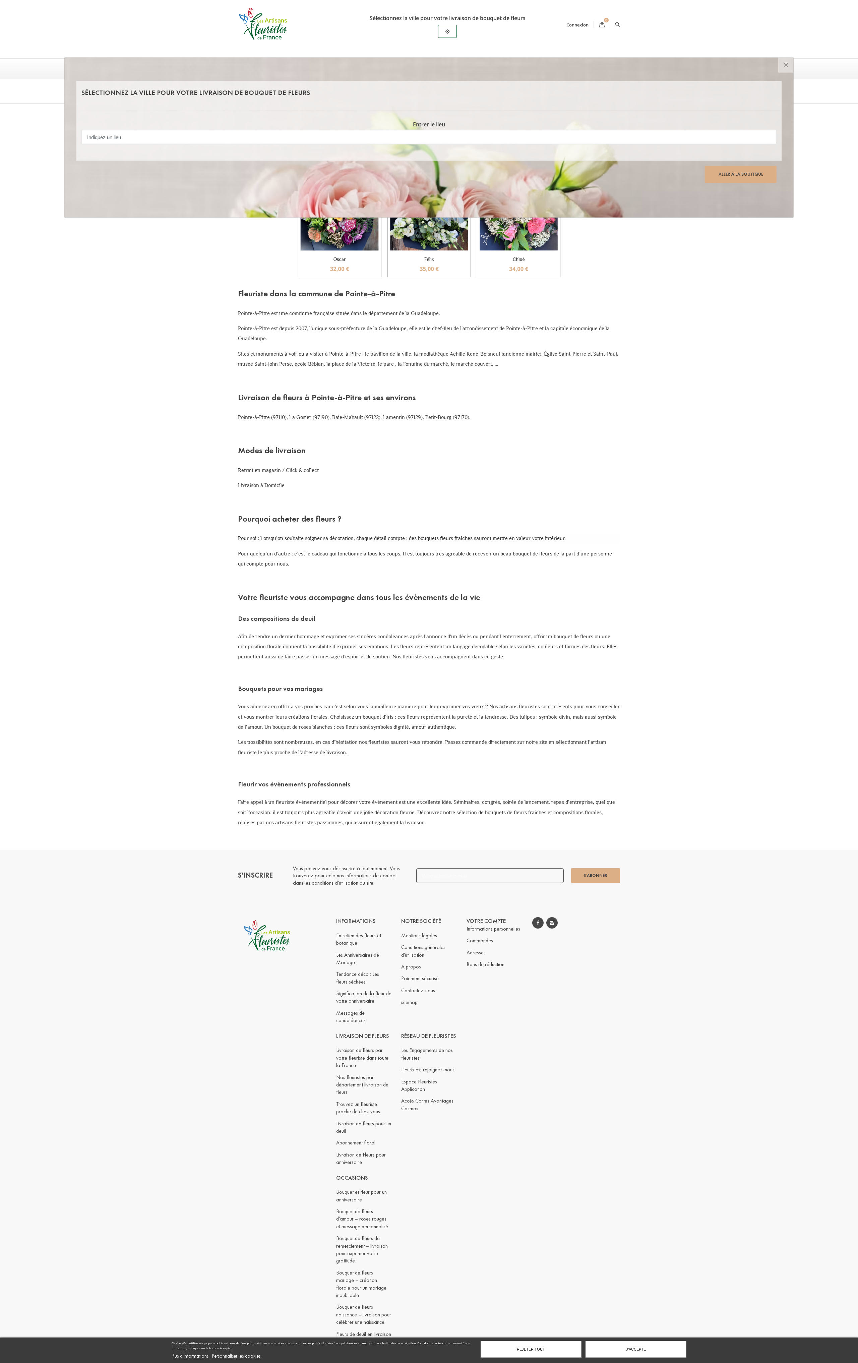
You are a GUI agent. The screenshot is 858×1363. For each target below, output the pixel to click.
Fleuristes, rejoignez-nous (427, 1069)
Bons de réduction (485, 964)
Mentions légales (419, 935)
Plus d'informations (191, 1356)
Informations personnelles (493, 929)
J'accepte (636, 1349)
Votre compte (486, 921)
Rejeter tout (531, 1349)
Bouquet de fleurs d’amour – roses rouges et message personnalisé (362, 1219)
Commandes (480, 940)
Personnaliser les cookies (236, 1356)
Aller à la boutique (741, 174)
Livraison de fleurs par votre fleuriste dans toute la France (362, 1057)
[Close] (785, 65)
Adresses (476, 952)
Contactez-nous (418, 990)
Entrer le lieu (429, 124)
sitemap (409, 1002)
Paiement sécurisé (420, 978)
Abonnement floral (355, 1142)
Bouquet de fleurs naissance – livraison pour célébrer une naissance (363, 1314)
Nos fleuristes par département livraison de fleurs (362, 1084)
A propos (411, 966)
